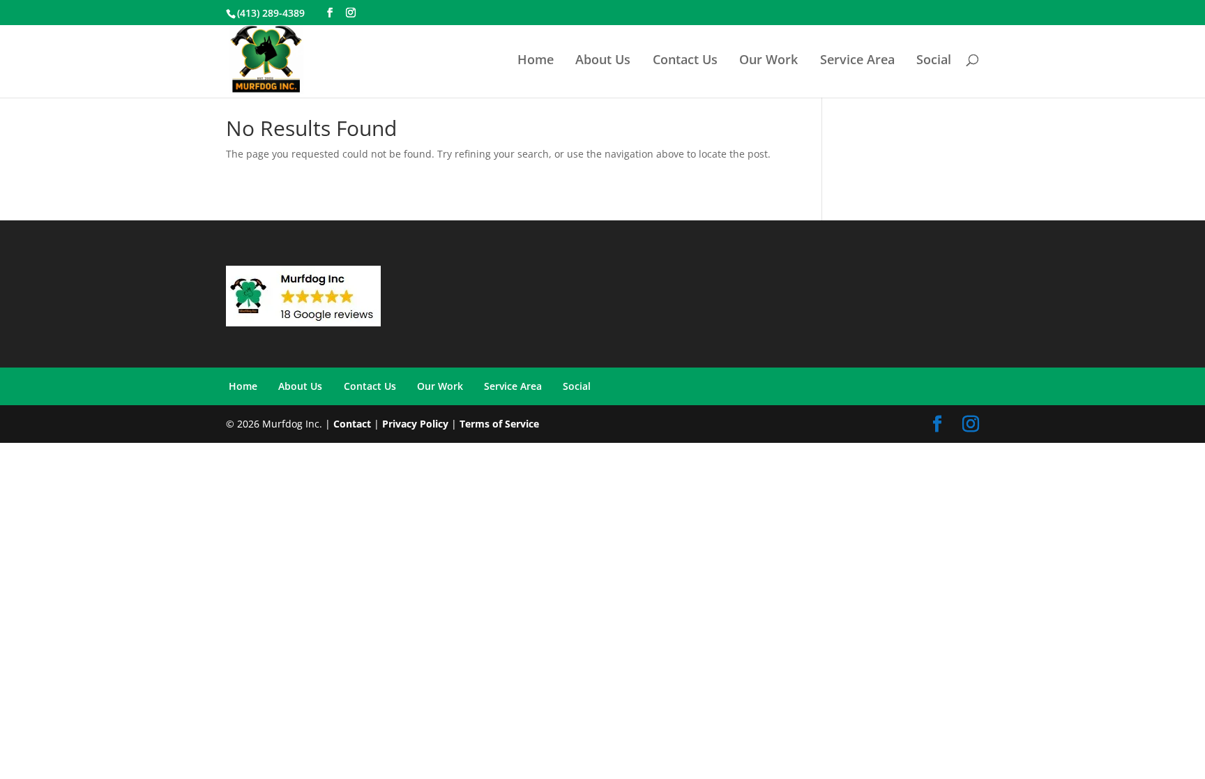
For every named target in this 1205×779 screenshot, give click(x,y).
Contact (352, 423)
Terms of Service (499, 423)
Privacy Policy (415, 423)
